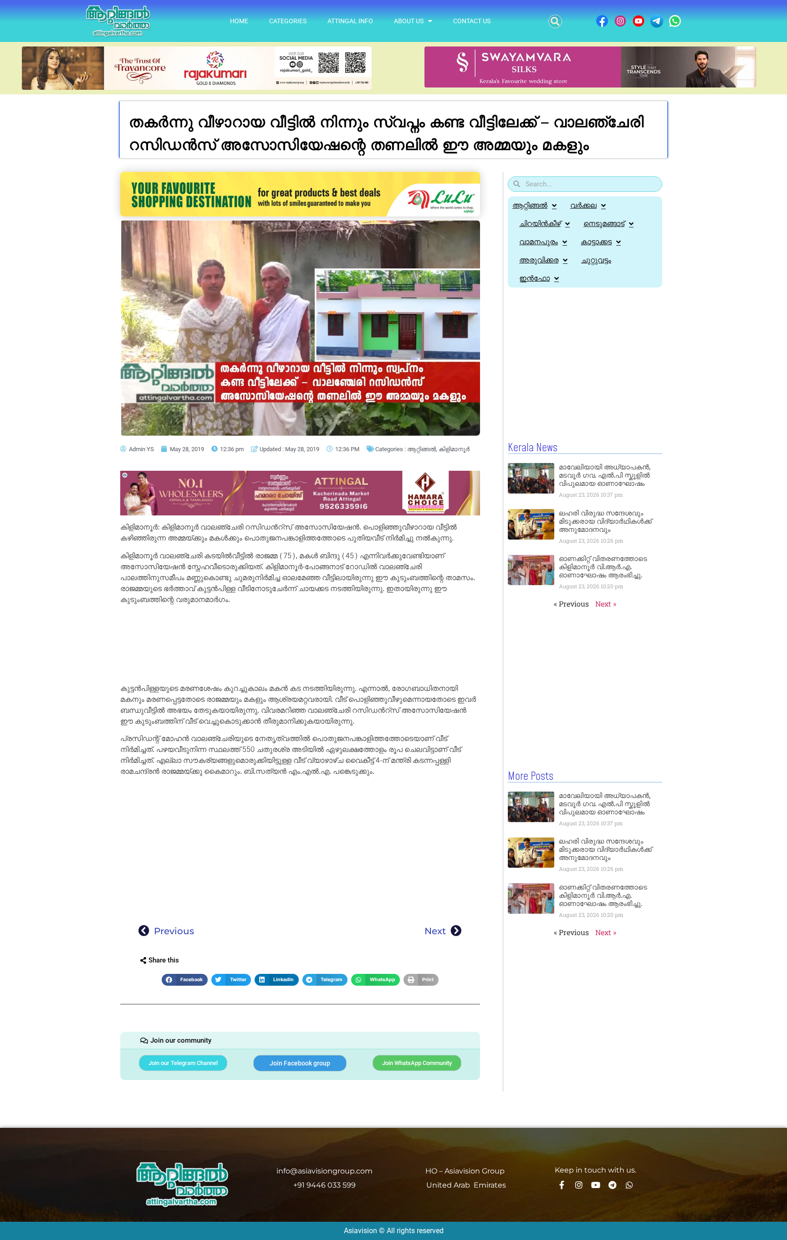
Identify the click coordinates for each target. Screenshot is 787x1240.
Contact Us (472, 21)
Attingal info (350, 21)
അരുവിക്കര (538, 260)
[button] (555, 21)
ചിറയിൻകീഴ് (540, 223)
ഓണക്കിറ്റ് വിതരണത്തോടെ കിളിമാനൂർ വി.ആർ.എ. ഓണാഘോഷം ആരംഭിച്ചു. (603, 566)
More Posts (530, 776)
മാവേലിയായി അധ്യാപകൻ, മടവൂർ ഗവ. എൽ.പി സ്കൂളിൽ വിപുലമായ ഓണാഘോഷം (604, 475)
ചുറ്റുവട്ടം (596, 260)
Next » (605, 603)
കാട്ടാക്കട (596, 241)
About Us (409, 21)
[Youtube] (596, 1185)
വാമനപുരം (538, 241)
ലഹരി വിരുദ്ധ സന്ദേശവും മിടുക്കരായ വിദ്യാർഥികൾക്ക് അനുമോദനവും (605, 521)
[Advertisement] (300, 645)
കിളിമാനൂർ (454, 449)
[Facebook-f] (562, 1185)
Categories (288, 21)
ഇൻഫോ (534, 278)
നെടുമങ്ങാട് (603, 223)
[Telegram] (612, 1185)
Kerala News (532, 448)
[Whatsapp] (629, 1185)
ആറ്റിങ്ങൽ (421, 449)
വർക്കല (583, 205)
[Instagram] (579, 1185)
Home (239, 21)
